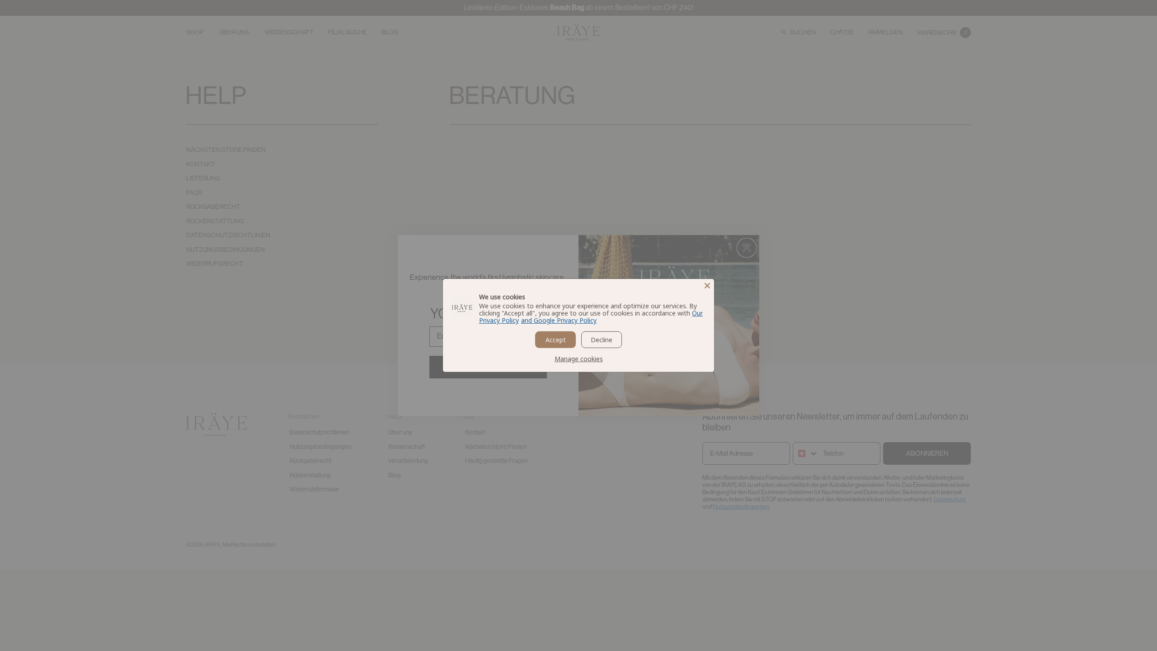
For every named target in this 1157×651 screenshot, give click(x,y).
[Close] (707, 285)
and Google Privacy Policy (559, 320)
